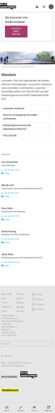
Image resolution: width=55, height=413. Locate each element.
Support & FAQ (14, 363)
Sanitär (19, 298)
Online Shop (6, 294)
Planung (20, 294)
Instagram (39, 304)
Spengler (20, 307)
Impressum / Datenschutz (13, 366)
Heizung (20, 302)
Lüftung (19, 311)
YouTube (39, 309)
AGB (3, 363)
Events (4, 302)
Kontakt (27, 363)
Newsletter (6, 307)
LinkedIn (39, 294)
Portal (4, 311)
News (3, 298)
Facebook (39, 299)
